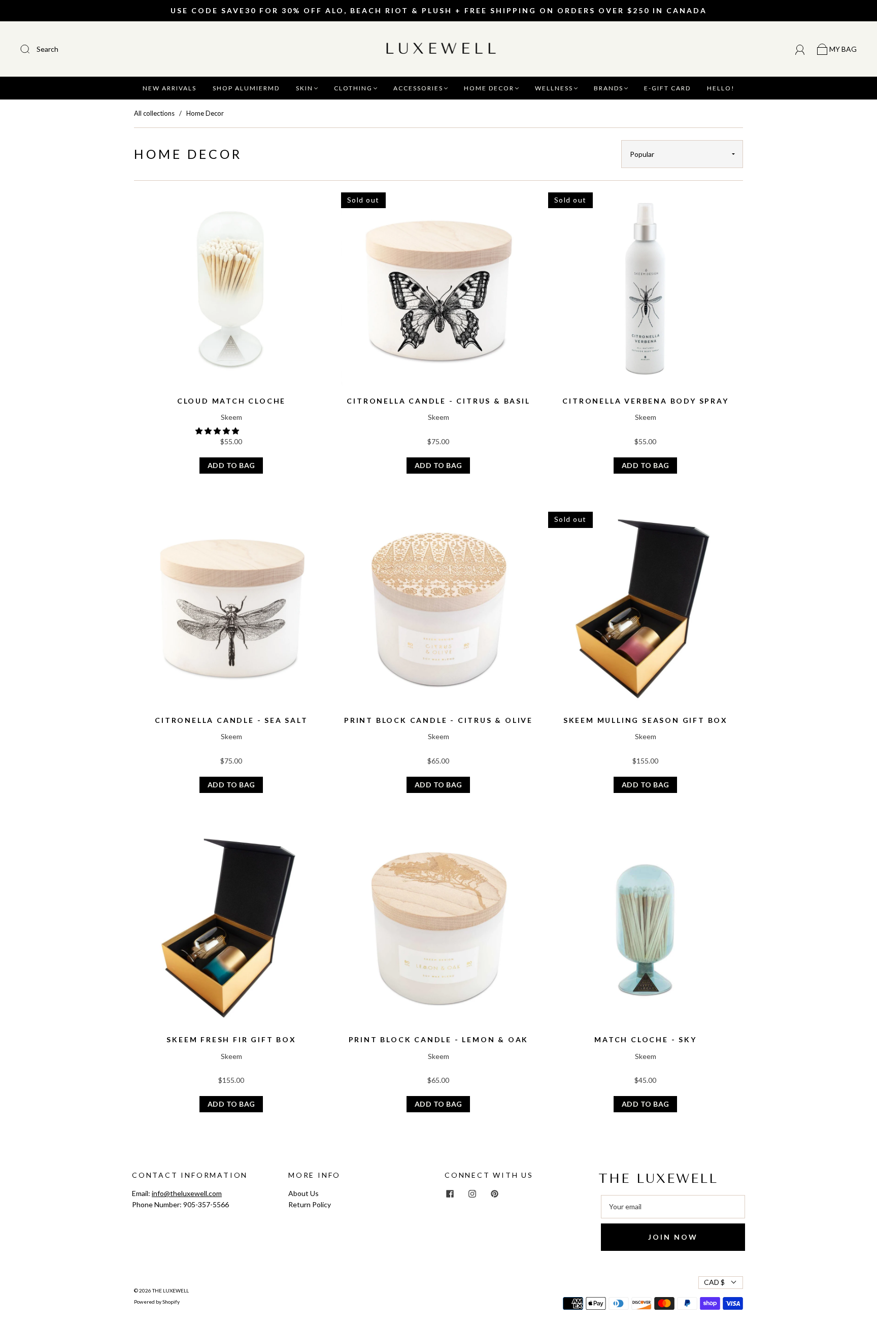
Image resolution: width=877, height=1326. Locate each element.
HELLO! (721, 88)
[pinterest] (494, 1194)
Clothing (353, 88)
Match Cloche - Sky (645, 1039)
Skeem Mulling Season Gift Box (645, 720)
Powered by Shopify (157, 1302)
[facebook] (449, 1194)
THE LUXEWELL (170, 1290)
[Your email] (673, 1206)
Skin (304, 88)
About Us (303, 1193)
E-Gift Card (667, 88)
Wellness (554, 88)
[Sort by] (682, 154)
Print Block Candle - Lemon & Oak (439, 1039)
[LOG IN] (800, 49)
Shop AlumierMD (246, 88)
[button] (218, 430)
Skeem (231, 417)
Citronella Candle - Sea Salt (231, 720)
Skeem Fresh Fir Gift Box (231, 1039)
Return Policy (309, 1204)
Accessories (418, 88)
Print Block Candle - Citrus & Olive (438, 720)
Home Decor (489, 88)
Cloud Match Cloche (231, 400)
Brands (608, 88)
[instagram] (472, 1194)
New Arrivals (169, 88)
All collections (154, 113)
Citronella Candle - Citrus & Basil (438, 400)
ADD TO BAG (231, 465)
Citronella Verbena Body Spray (645, 400)
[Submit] (93, 49)
